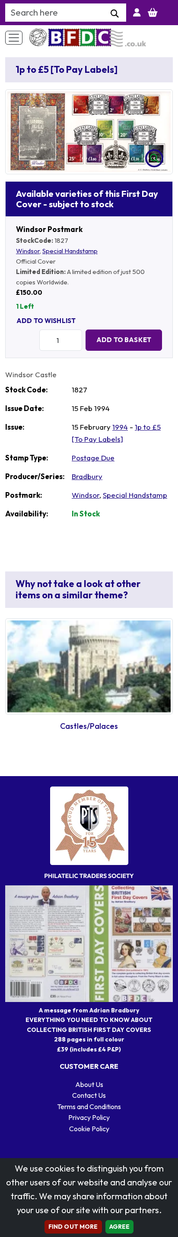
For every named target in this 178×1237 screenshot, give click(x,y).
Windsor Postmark (49, 229)
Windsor (28, 251)
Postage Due (93, 457)
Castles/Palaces (89, 726)
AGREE (119, 1226)
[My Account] (137, 13)
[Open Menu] (13, 38)
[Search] (114, 14)
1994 (120, 426)
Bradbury (87, 476)
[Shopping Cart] (153, 13)
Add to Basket (123, 340)
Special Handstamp (70, 251)
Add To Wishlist (46, 321)
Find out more (73, 1226)
